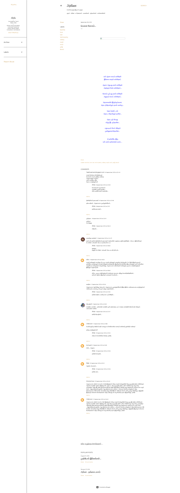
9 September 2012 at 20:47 (103, 311)
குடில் (68, 13)
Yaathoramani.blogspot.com (95, 172)
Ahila (93, 185)
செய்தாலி (89, 345)
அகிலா (72, 5)
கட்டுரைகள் (78, 13)
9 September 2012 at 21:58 (100, 323)
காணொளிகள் (101, 13)
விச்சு (87, 259)
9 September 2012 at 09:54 (98, 284)
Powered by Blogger (104, 487)
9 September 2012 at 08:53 (103, 245)
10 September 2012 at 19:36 (103, 351)
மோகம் (62, 49)
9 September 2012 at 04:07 (104, 238)
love (61, 32)
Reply (88, 196)
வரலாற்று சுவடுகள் (91, 238)
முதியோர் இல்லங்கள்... (91, 458)
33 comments (89, 462)
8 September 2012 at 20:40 (112, 172)
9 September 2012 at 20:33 (103, 292)
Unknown (89, 324)
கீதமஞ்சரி (89, 304)
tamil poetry (64, 37)
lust (61, 35)
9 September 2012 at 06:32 (97, 259)
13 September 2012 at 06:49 (100, 399)
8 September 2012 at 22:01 (99, 218)
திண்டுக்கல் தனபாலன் (92, 200)
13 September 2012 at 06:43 (102, 381)
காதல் (61, 42)
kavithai (62, 30)
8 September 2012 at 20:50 (103, 185)
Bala (87, 363)
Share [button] (62, 22)
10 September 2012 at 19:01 (97, 363)
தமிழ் (61, 47)
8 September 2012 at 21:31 (103, 206)
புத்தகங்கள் (93, 13)
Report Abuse (9, 62)
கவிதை (62, 39)
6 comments (88, 475)
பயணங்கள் (86, 13)
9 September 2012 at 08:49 (103, 226)
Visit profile (13, 32)
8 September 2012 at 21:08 (106, 200)
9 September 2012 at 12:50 (100, 304)
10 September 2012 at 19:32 (103, 333)
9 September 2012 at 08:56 (103, 270)
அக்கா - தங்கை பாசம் (90, 471)
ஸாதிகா (88, 284)
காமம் (61, 44)
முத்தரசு (88, 218)
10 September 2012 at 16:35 (99, 345)
